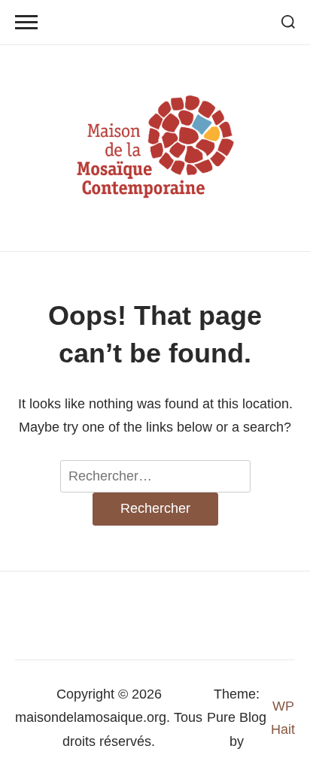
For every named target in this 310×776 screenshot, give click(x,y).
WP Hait (283, 718)
